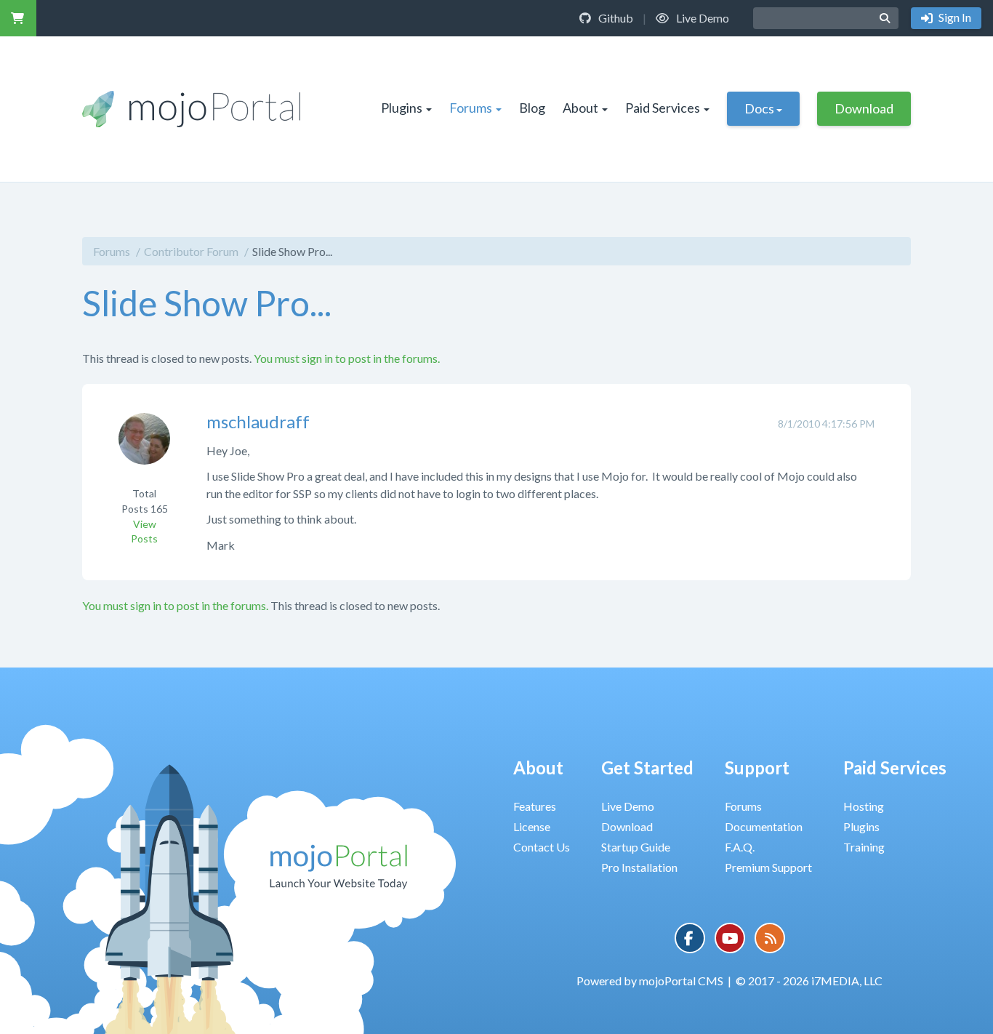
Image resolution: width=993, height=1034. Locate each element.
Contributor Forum (191, 251)
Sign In (953, 17)
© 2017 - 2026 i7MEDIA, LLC (809, 980)
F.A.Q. (740, 847)
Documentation (764, 826)
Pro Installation (639, 867)
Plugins (401, 108)
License (531, 826)
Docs (759, 108)
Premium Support (768, 867)
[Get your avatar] (144, 448)
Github (614, 18)
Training (864, 847)
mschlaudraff (258, 421)
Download (864, 108)
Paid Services (662, 108)
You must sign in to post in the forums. (347, 358)
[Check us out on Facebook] (690, 938)
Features (534, 806)
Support (757, 767)
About (580, 108)
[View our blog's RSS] (770, 938)
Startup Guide (635, 847)
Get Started (647, 767)
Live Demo (701, 18)
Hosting (863, 806)
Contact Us (541, 847)
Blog (532, 108)
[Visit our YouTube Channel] (730, 938)
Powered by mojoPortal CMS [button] (649, 980)
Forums (470, 108)
